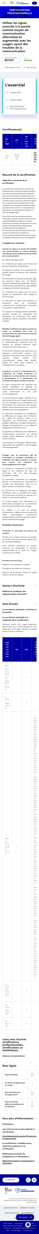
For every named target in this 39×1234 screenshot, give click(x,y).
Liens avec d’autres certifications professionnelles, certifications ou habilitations (14, 1044)
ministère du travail (26, 1208)
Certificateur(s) (12, 129)
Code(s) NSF (15, 92)
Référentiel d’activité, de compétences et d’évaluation (18, 1162)
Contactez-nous (28, 1230)
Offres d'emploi (7, 1223)
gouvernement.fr (10, 1208)
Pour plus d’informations (17, 1118)
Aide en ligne (31, 67)
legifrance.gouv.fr (11, 1213)
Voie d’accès (10, 604)
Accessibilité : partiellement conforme (24, 1228)
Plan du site (7, 1228)
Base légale (9, 1066)
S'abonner (10, 1179)
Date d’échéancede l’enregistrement (18, 107)
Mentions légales (16, 1230)
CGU (7, 1230)
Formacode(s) (16, 100)
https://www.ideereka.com (36, 157)
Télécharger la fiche (12, 67)
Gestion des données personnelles (12, 1225)
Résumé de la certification (18, 175)
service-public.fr (26, 1213)
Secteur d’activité (13, 586)
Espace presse (19, 1223)
